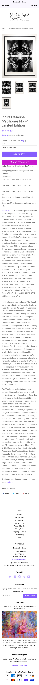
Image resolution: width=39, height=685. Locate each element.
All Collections (19, 520)
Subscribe (30, 596)
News (19, 537)
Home (3, 28)
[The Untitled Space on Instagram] (19, 577)
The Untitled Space (25, 672)
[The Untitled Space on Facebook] (15, 577)
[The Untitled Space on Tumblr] (24, 577)
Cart (35, 5)
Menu (6, 5)
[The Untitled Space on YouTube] (28, 577)
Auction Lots (19, 523)
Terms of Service (19, 526)
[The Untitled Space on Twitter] (10, 577)
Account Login (19, 517)
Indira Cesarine (7, 211)
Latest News (19, 602)
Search (19, 514)
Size (3, 144)
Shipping (5, 135)
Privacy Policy (19, 529)
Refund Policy (19, 535)
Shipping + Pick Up (19, 532)
